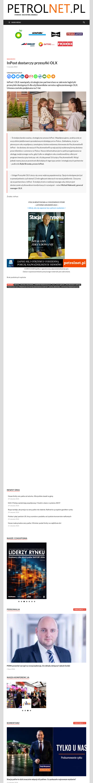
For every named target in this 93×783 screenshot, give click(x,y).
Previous (9, 570)
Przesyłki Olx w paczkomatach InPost (33, 287)
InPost (16, 285)
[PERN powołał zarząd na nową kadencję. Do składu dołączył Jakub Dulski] (46, 638)
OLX (53, 285)
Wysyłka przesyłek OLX (70, 287)
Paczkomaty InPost (73, 285)
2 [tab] (21, 601)
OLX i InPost (60, 285)
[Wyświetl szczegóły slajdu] (26, 571)
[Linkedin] (22, 76)
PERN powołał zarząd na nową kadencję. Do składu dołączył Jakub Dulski (38, 666)
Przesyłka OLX (12, 287)
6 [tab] (32, 601)
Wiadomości (11, 59)
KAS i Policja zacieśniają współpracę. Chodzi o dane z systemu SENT (34, 503)
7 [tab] (34, 601)
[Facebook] (9, 76)
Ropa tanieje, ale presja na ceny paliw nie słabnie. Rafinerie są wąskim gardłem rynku (40, 509)
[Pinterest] (27, 76)
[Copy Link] (49, 76)
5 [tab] (29, 601)
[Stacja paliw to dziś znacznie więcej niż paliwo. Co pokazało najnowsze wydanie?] (46, 751)
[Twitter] (18, 76)
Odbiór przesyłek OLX (43, 285)
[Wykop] (40, 76)
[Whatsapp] (36, 76)
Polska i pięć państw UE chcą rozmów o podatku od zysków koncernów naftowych (39, 516)
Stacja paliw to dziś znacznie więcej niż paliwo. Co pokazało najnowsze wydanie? (41, 779)
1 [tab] (19, 601)
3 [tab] (24, 601)
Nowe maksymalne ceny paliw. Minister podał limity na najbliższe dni (34, 523)
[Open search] (84, 22)
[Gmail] (31, 76)
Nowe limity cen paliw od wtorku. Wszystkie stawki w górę (30, 496)
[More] (53, 76)
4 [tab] (26, 601)
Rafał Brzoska (54, 287)
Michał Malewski (26, 285)
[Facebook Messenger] (13, 76)
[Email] (44, 76)
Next (43, 570)
